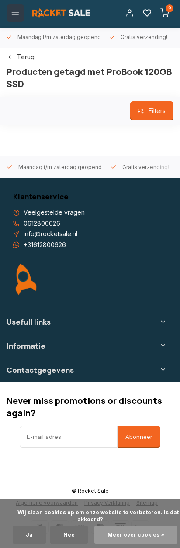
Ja (29, 534)
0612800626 (42, 223)
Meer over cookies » (135, 534)
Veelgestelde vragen (54, 212)
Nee (69, 534)
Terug (26, 56)
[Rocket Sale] (61, 13)
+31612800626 (45, 244)
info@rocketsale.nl (50, 233)
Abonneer (138, 436)
